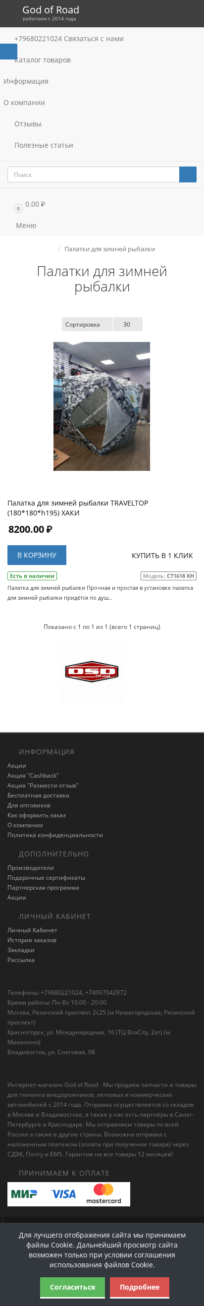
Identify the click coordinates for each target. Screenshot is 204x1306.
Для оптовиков (29, 805)
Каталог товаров (42, 59)
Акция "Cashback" (33, 775)
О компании (24, 102)
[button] (102, 204)
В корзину (36, 555)
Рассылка (21, 960)
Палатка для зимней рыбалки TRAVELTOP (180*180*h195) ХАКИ (77, 507)
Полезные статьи (42, 145)
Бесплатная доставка (38, 795)
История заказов (31, 940)
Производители (30, 867)
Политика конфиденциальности (55, 835)
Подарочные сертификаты (46, 877)
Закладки (21, 950)
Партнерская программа (43, 887)
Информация (27, 81)
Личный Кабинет (32, 930)
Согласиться (72, 1287)
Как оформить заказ (36, 815)
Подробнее (139, 1287)
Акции (16, 765)
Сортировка (82, 324)
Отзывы (27, 123)
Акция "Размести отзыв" (43, 785)
